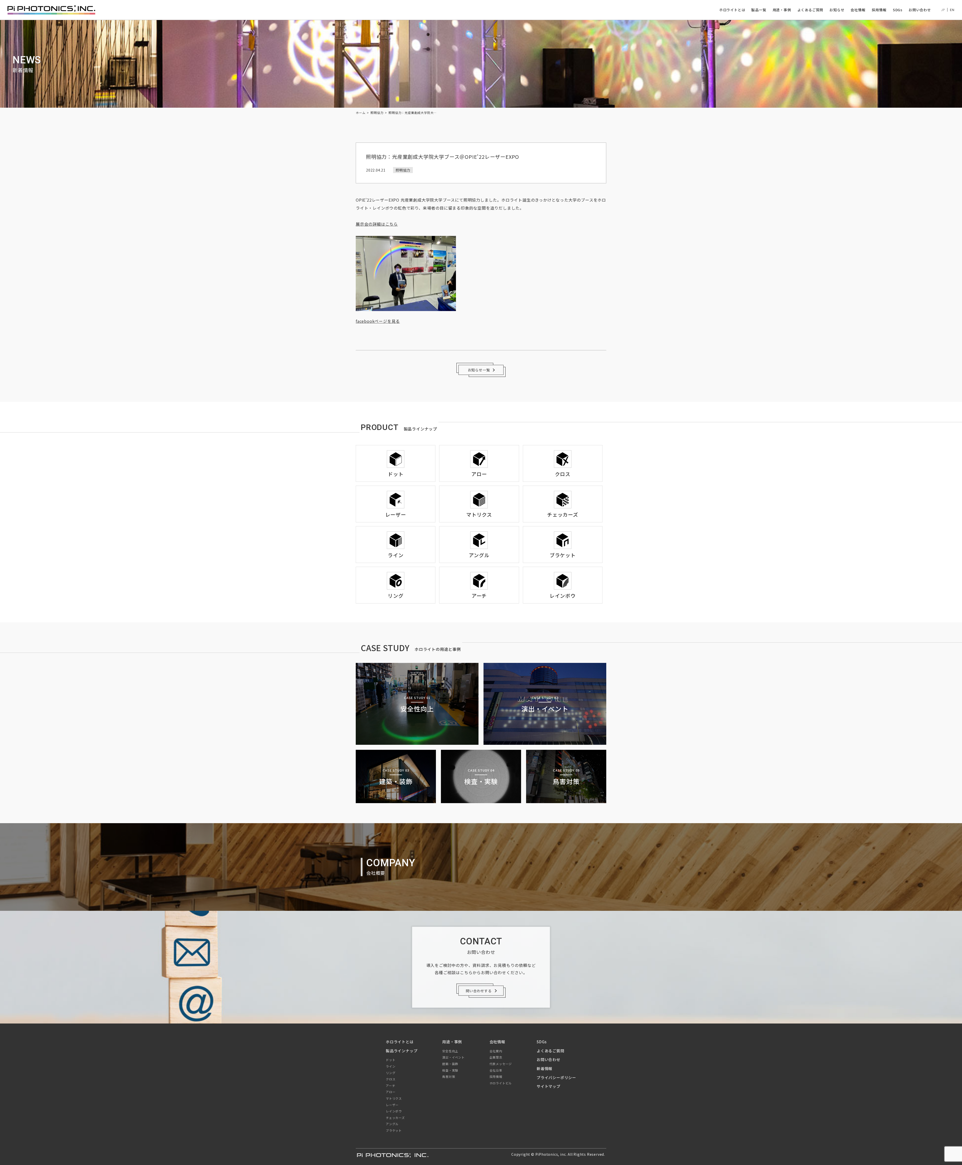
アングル (392, 1124)
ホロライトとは (732, 9)
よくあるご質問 (810, 9)
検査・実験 (450, 1070)
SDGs (897, 9)
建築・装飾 (450, 1064)
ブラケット (394, 1130)
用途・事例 (782, 9)
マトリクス (394, 1098)
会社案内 (496, 1051)
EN (952, 9)
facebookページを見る (378, 321)
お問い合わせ (920, 9)
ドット (390, 1060)
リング (390, 1073)
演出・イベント (453, 1057)
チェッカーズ (395, 1117)
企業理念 (496, 1057)
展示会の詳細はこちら (377, 224)
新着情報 (544, 1068)
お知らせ (836, 9)
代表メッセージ (501, 1064)
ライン (390, 1066)
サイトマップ (548, 1086)
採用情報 (879, 9)
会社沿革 (496, 1070)
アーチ (390, 1085)
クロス (390, 1079)
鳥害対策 (448, 1076)
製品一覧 (758, 9)
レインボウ (394, 1111)
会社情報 (858, 9)
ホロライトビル (501, 1083)
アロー (390, 1092)
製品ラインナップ (401, 1050)
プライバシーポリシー (556, 1077)
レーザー (392, 1105)
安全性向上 (450, 1051)
